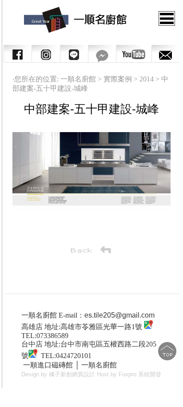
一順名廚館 (99, 365)
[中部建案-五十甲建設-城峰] (91, 209)
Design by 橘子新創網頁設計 (59, 374)
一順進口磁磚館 (48, 365)
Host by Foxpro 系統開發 (129, 374)
